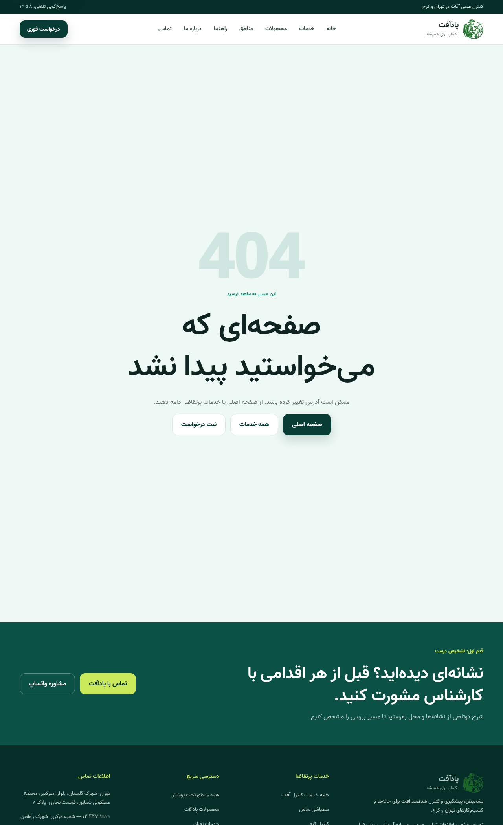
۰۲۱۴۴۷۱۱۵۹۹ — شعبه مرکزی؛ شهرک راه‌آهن (65, 816)
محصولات (276, 28)
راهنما (220, 28)
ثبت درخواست (199, 425)
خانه (331, 28)
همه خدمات (254, 425)
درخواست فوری (43, 29)
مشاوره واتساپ (47, 684)
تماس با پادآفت (108, 684)
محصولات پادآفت (201, 809)
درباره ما (193, 28)
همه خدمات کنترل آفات (305, 795)
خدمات (306, 28)
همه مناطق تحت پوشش (195, 795)
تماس (165, 28)
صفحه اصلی (307, 425)
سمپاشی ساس (314, 809)
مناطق (246, 28)
